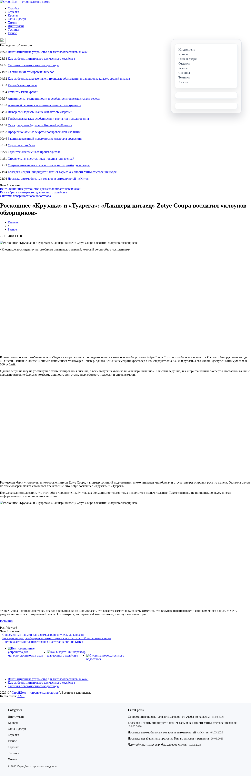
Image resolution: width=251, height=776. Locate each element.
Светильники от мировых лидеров (31, 72)
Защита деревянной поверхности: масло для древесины (45, 138)
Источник (6, 621)
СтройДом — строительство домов (35, 692)
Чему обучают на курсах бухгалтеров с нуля (157, 744)
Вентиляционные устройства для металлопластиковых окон (48, 52)
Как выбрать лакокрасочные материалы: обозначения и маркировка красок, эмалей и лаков (69, 78)
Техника (13, 29)
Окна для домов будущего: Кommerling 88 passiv (40, 125)
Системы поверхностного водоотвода (33, 65)
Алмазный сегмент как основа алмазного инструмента (44, 105)
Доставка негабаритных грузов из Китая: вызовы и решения (168, 738)
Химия (12, 22)
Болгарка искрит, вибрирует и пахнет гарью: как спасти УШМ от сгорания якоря (62, 172)
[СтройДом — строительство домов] (25, 1)
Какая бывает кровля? (22, 85)
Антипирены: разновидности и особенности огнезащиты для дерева (54, 98)
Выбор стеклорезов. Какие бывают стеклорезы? (40, 112)
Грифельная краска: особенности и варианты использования (48, 118)
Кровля (13, 15)
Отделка (13, 12)
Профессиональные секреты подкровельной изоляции (44, 132)
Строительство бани (21, 145)
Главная (13, 222)
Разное (12, 33)
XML (21, 696)
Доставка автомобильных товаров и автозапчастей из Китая (48, 178)
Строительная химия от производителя (34, 152)
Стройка (13, 8)
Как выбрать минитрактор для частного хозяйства (41, 58)
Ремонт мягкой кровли (23, 92)
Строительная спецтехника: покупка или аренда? (41, 158)
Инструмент (16, 26)
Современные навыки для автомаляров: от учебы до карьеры (49, 165)
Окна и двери (17, 19)
